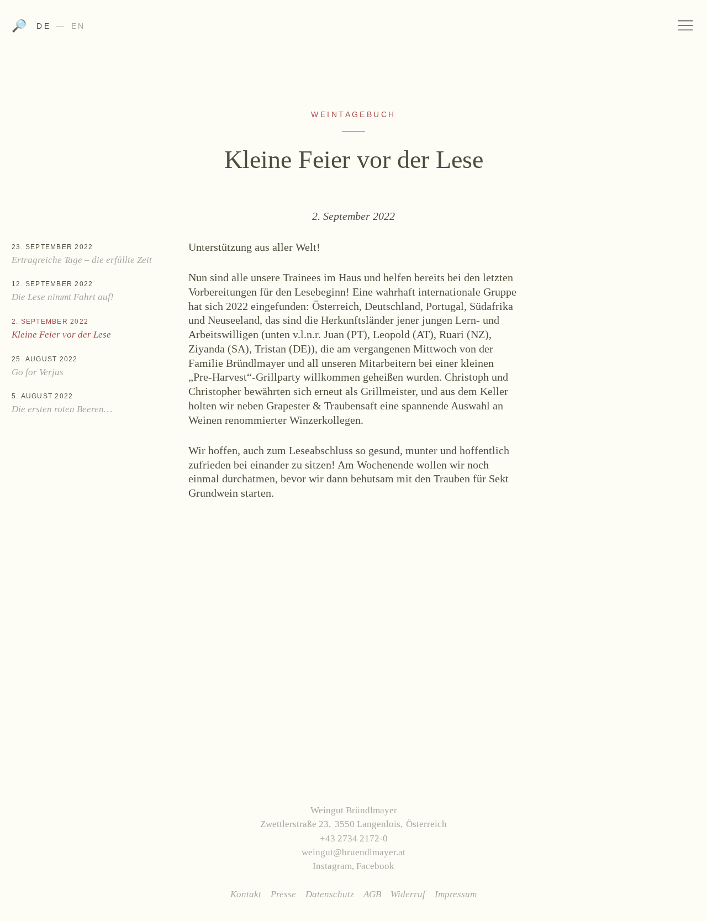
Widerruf (408, 894)
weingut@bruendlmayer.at (353, 852)
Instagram (332, 866)
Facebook (375, 866)
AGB (372, 894)
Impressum (456, 894)
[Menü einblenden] (685, 25)
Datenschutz (329, 894)
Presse (283, 894)
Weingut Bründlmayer (354, 29)
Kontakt (245, 894)
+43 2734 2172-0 (354, 838)
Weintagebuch (353, 114)
